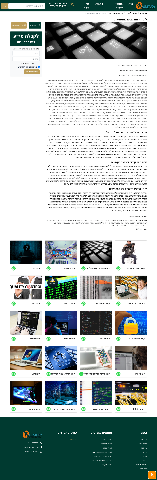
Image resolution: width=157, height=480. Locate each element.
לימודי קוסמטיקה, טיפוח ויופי (102, 452)
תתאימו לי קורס (32, 71)
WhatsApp (34, 25)
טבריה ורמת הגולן (141, 225)
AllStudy (139, 229)
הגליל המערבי (89, 223)
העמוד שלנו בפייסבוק (31, 447)
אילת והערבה (99, 223)
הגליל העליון (79, 223)
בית (131, 4)
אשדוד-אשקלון (78, 220)
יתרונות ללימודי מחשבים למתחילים (133, 75)
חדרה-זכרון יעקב (123, 223)
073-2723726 (18, 25)
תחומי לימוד (119, 6)
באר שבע (70, 223)
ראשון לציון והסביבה (92, 220)
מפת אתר (143, 469)
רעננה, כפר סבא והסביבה (138, 223)
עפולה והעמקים (60, 223)
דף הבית (143, 13)
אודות (145, 456)
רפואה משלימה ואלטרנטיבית (102, 460)
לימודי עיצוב (107, 448)
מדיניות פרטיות (141, 464)
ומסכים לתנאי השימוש (28, 67)
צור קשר (87, 6)
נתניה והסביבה (52, 220)
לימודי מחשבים (116, 13)
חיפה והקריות (104, 220)
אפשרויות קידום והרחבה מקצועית (133, 70)
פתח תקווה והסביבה (119, 225)
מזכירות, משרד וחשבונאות (102, 456)
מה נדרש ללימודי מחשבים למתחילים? (132, 65)
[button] (152, 475)
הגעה (145, 460)
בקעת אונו (130, 225)
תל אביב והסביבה (129, 220)
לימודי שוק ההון (106, 464)
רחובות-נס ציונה (110, 223)
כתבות (99, 4)
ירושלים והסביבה (116, 220)
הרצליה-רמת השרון (65, 220)
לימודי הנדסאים (106, 439)
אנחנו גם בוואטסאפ (32, 451)
